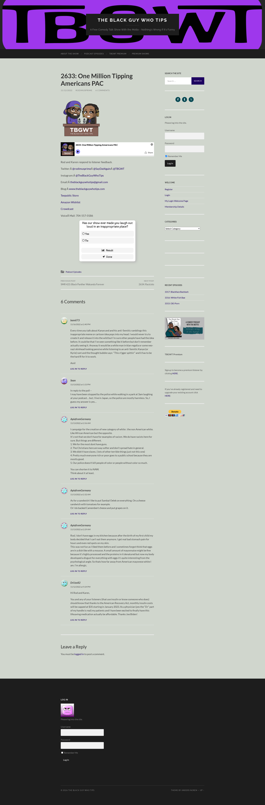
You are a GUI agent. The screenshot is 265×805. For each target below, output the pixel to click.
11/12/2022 (66, 90)
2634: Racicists (146, 283)
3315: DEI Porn (172, 303)
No (86, 240)
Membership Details (174, 206)
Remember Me (175, 156)
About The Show (70, 54)
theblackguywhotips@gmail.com (89, 182)
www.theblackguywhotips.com (87, 188)
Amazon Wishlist (70, 202)
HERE (175, 373)
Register (169, 189)
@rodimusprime (81, 168)
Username (170, 130)
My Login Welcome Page (176, 201)
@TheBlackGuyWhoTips (90, 175)
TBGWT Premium (117, 54)
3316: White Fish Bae (175, 297)
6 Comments (103, 90)
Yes (87, 233)
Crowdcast (67, 208)
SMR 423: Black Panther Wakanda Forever (82, 283)
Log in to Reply (78, 369)
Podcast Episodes (94, 54)
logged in (79, 654)
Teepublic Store (70, 195)
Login (167, 195)
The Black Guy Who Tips (132, 20)
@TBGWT (118, 168)
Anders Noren (189, 790)
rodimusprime (84, 90)
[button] (81, 118)
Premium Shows (140, 54)
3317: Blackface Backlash (177, 291)
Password (169, 143)
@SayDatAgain (102, 168)
